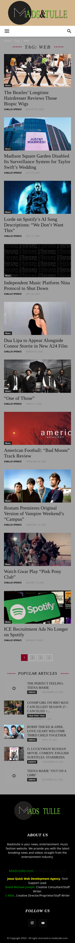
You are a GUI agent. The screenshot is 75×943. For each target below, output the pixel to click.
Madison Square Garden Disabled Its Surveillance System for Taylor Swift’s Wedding (37, 161)
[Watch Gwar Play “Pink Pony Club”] (37, 549)
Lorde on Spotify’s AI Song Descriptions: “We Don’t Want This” (33, 225)
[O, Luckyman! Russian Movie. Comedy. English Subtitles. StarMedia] (14, 754)
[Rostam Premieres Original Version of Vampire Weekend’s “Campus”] (37, 486)
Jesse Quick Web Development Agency (33, 879)
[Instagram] (32, 923)
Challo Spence (13, 109)
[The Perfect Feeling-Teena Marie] (14, 688)
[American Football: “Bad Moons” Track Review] (37, 428)
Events (32, 761)
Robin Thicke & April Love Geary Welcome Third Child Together (46, 731)
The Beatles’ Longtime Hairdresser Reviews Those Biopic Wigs (30, 98)
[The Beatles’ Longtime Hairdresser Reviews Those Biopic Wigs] (37, 70)
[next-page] (49, 657)
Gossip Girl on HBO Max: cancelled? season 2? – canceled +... (48, 707)
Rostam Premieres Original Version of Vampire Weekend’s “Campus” (34, 513)
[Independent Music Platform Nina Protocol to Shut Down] (37, 260)
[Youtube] (43, 923)
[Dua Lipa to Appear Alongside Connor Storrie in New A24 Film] (37, 318)
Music (8, 85)
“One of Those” (19, 398)
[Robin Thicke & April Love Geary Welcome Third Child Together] (14, 732)
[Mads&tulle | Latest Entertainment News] (38, 13)
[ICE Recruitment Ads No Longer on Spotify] (37, 607)
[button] (6, 31)
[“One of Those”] (37, 376)
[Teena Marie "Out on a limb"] (14, 776)
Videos (32, 692)
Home (7, 40)
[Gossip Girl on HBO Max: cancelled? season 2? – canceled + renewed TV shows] (14, 708)
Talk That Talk (36, 715)
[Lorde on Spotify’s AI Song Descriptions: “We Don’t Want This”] (37, 197)
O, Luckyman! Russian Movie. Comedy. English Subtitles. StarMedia (48, 753)
